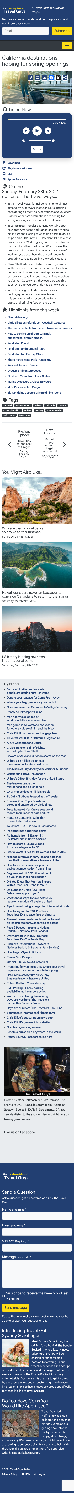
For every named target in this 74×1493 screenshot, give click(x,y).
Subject (14, 1241)
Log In (41, 1474)
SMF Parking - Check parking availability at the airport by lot (26, 989)
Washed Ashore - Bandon (23, 365)
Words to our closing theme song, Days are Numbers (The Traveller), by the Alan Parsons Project (28, 1000)
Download (13, 163)
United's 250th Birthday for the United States (35, 778)
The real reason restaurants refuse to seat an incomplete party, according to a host (33, 921)
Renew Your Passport (20, 957)
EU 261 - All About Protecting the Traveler (33, 796)
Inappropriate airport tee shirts (26, 831)
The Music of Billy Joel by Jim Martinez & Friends (37, 769)
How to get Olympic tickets (24, 952)
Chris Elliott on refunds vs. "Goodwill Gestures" (37, 322)
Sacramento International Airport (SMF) (32, 1013)
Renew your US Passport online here (29, 1037)
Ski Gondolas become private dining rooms (34, 392)
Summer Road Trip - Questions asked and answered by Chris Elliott (29, 803)
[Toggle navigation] (67, 45)
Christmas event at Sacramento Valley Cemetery (37, 707)
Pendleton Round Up (20, 343)
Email (12, 1225)
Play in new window (19, 168)
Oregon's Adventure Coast (24, 371)
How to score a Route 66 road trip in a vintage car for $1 (25, 845)
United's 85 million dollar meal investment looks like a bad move (27, 762)
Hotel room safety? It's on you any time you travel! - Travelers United (28, 976)
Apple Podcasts (17, 179)
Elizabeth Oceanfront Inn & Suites (29, 376)
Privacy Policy (9, 1474)
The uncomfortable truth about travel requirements (40, 328)
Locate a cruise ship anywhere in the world (34, 1032)
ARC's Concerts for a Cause (24, 743)
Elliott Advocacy (18, 317)
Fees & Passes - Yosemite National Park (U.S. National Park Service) (28, 929)
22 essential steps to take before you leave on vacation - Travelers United (30, 899)
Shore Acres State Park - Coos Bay (29, 360)
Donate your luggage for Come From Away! (33, 697)
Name (13, 1209)
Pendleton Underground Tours (26, 349)
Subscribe (62, 31)
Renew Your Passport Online (24, 712)
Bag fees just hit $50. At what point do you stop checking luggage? (29, 875)
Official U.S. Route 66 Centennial (27, 962)
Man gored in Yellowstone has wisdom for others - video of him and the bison (31, 726)
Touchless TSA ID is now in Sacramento (31, 826)
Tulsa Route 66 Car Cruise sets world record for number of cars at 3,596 (30, 811)
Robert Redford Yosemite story (26, 983)
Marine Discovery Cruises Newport (29, 382)
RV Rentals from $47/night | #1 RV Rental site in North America (26, 837)
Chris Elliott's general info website (28, 1022)
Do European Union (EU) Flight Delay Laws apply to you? (26, 891)
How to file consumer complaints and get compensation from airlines (29, 866)
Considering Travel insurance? (26, 774)
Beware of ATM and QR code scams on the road (37, 756)
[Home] (14, 10)
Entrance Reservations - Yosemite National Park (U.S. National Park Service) (33, 945)
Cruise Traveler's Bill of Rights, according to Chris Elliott (26, 749)
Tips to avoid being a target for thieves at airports (38, 906)
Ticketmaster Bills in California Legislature (33, 738)
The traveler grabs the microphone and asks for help (25, 785)
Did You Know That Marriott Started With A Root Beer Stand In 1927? (29, 883)
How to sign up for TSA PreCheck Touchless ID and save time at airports (31, 912)
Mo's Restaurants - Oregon (24, 387)
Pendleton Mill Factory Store (25, 354)
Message (15, 1257)
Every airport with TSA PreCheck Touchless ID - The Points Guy (27, 937)
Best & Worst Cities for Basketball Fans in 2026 (36, 852)
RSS (10, 174)
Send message (15, 1308)
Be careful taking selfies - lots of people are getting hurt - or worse (28, 691)
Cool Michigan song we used (25, 1027)
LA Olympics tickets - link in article (28, 791)
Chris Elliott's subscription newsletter (30, 1017)
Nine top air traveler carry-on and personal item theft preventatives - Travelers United (34, 858)
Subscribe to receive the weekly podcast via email (37, 1296)
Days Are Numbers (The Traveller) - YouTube (34, 1008)
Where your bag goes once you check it (31, 702)
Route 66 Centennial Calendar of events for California (26, 819)
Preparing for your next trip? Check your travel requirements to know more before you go (36, 968)
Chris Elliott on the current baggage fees (32, 733)
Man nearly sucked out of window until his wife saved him (26, 718)
